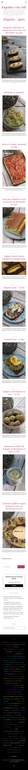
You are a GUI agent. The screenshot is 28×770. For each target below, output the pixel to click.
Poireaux (6, 673)
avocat (13, 745)
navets (21, 731)
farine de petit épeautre (18, 649)
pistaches (5, 740)
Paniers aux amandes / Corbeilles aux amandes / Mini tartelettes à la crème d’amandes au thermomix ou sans (13, 608)
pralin (20, 722)
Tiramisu (22, 685)
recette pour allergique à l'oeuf (18, 658)
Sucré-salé (16, 692)
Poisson (15, 656)
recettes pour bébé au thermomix (11, 731)
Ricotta (4, 747)
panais (24, 712)
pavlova (23, 736)
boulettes (8, 719)
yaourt (18, 701)
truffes (21, 651)
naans (9, 738)
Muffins (7, 651)
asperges (23, 747)
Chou (12, 680)
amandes (17, 745)
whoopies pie (22, 683)
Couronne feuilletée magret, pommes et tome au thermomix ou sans (14, 506)
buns (6, 680)
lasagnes (19, 747)
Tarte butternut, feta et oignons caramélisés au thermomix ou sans (12, 603)
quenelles (6, 671)
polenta (19, 712)
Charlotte (8, 747)
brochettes (16, 719)
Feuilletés (19, 703)
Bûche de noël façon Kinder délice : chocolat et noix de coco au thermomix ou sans (13, 598)
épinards (15, 747)
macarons (12, 719)
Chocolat (15, 715)
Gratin (23, 699)
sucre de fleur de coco (8, 689)
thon (10, 651)
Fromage (6, 724)
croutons (12, 710)
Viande (11, 724)
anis (17, 678)
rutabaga (19, 749)
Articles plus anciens (6, 558)
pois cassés (22, 671)
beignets (22, 653)
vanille (18, 726)
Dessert (14, 736)
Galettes (11, 664)
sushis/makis (23, 738)
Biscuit (15, 651)
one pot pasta (13, 676)
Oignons (23, 703)
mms (17, 736)
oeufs (16, 729)
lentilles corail (8, 666)
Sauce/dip (10, 733)
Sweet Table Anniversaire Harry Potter (10, 653)
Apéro (10, 722)
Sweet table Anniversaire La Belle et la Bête (15, 642)
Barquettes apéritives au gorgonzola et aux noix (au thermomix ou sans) (14, 30)
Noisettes (19, 653)
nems (4, 658)
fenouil (9, 742)
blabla (15, 671)
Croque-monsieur (6, 669)
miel (19, 705)
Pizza (21, 745)
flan (19, 738)
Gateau (4, 710)
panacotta (11, 747)
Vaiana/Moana (5, 656)
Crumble (22, 701)
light (24, 696)
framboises (11, 696)
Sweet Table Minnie (7, 726)
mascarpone (11, 673)
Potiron (23, 666)
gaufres (23, 731)
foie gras (6, 658)
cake (24, 669)
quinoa (13, 698)
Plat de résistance (9, 649)
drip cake (10, 658)
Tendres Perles (8, 646)
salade (22, 687)
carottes (23, 717)
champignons (12, 669)
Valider (14, 585)
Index (16, 705)
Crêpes (4, 664)
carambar (19, 660)
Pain (4, 666)
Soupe (9, 680)
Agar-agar (5, 712)
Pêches (20, 676)
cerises (4, 715)
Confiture (23, 742)
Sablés (18, 651)
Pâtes (8, 683)
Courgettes (6, 676)
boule (9, 703)
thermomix (22, 710)
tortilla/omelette (6, 696)
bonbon (23, 678)
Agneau (19, 678)
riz (15, 726)
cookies (13, 722)
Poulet (16, 699)
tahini (23, 649)
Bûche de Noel (10, 656)
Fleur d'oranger (22, 719)
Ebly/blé (23, 722)
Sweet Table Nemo (13, 678)
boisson (16, 722)
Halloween (8, 678)
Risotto (23, 708)
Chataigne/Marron (21, 656)
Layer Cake (18, 685)
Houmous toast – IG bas (14, 287)
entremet (6, 701)
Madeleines (12, 729)
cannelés (20, 696)
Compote (12, 703)
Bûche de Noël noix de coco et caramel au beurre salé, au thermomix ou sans (13, 613)
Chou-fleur (8, 664)
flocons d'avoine (10, 740)
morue (5, 683)
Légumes (15, 733)
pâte (18, 666)
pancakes (21, 669)
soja (7, 644)
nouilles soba (18, 724)
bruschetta (11, 749)
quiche (4, 680)
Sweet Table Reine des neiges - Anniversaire (14, 694)
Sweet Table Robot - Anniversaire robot (19, 664)
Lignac (23, 745)
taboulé (4, 644)
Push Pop (16, 683)
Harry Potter (5, 736)
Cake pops (20, 646)
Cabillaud (8, 715)
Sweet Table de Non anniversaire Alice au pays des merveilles (14, 662)
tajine (21, 692)
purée (9, 644)
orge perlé (6, 733)
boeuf (7, 710)
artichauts (23, 644)
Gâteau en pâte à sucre (16, 742)
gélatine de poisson (7, 699)
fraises (24, 642)
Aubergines (12, 683)
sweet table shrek (15, 712)
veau (12, 715)
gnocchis (20, 736)
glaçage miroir (21, 689)
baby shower (16, 710)
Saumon (19, 671)
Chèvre (12, 717)
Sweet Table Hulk (10, 671)
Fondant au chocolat (13, 701)
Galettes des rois (17, 644)
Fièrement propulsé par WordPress (18, 760)
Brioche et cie (15, 689)
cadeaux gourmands (9, 687)
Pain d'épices (5, 703)
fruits (19, 715)
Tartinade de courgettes (14, 92)
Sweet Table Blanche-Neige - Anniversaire (10, 708)
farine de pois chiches (11, 705)
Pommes (16, 646)
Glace (12, 644)
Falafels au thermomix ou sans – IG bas (14, 392)
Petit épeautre (8, 692)
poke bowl (12, 738)
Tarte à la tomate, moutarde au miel (14, 145)
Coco (4, 678)
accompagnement (19, 673)
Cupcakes (10, 712)
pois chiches (5, 738)
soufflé (22, 660)
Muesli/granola (9, 660)
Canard (22, 724)
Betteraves (23, 715)
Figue (12, 692)
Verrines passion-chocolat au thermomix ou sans (11, 617)
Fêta (12, 666)
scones (13, 651)
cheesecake (16, 738)
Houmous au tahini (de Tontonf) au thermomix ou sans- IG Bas (14, 449)
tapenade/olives (17, 687)
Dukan (22, 712)
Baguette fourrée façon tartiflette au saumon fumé (14, 257)
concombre (14, 660)
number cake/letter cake (8, 685)
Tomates (17, 696)
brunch (23, 676)
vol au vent (20, 708)
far (24, 660)
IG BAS (15, 703)
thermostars (13, 726)
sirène (17, 676)
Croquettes (15, 666)
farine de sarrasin (17, 740)
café (10, 676)
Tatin (10, 710)
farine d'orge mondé (7, 717)
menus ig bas (5, 722)
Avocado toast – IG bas (14, 339)
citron (4, 660)
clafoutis (19, 698)
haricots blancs (22, 740)
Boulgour (10, 736)
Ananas (14, 685)
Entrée (17, 669)
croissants (4, 719)
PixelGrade (17, 761)
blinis (6, 642)
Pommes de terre (7, 745)
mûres (20, 666)
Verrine (23, 680)
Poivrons (16, 749)
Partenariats (18, 717)
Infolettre (14, 756)
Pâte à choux (21, 733)
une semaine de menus (17, 680)
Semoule (12, 646)
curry (4, 642)
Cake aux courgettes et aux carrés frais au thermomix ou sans (14, 202)
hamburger (22, 726)
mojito (8, 749)
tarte (19, 683)
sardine (14, 724)
